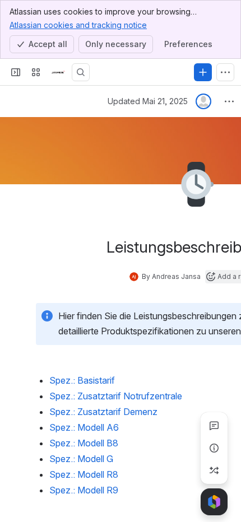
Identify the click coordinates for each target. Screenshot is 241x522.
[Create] (203, 72)
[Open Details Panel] (214, 448)
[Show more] (225, 72)
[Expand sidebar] (16, 72)
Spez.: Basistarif (82, 380)
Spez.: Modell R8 (83, 474)
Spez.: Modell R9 (83, 490)
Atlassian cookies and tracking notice (78, 25)
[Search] (81, 72)
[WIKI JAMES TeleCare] (58, 72)
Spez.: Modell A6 (84, 427)
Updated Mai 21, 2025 (148, 101)
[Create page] (214, 470)
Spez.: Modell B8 (83, 443)
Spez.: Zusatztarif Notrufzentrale (115, 396)
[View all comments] (214, 426)
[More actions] (229, 101)
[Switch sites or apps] (36, 72)
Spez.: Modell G (81, 458)
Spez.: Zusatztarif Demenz (103, 411)
